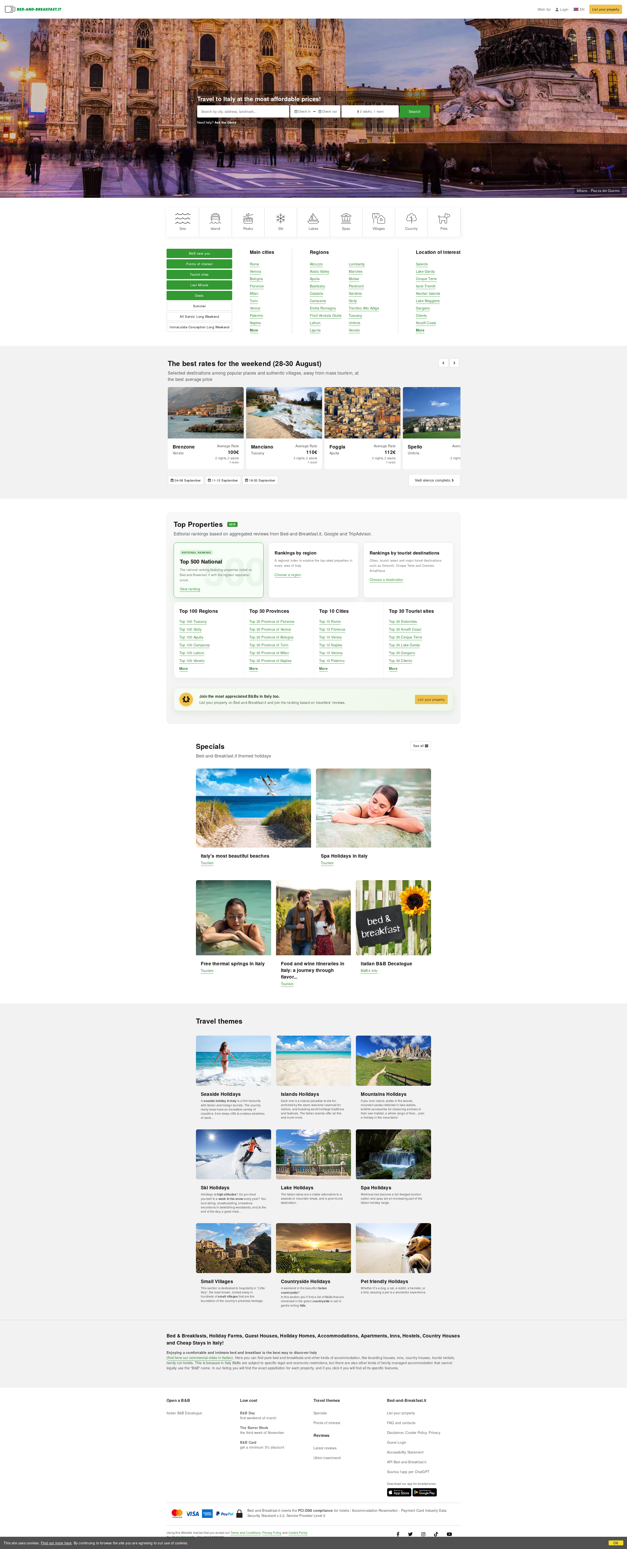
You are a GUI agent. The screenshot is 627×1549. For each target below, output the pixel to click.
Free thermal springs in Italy (233, 963)
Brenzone (184, 446)
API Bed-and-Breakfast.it (406, 1461)
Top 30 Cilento (400, 660)
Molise (354, 278)
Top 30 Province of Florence (271, 621)
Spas (346, 228)
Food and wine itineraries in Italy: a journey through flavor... (313, 970)
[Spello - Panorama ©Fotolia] (441, 412)
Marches (355, 271)
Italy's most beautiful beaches (235, 855)
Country (411, 228)
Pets (443, 228)
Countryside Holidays (306, 1281)
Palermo (256, 315)
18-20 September (262, 480)
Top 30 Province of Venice (270, 629)
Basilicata (317, 286)
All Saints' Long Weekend (199, 316)
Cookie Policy (298, 1532)
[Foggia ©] (362, 412)
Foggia (337, 446)
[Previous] (443, 362)
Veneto (354, 330)
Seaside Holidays (221, 1094)
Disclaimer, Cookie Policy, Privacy (413, 1432)
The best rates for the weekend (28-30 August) (244, 363)
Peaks (248, 228)
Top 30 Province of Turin (269, 644)
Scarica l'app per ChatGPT (408, 1471)
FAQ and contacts (401, 1422)
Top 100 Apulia (191, 637)
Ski (280, 228)
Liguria (315, 330)
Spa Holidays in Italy (344, 855)
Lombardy (357, 263)
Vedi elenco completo (432, 480)
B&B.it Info (369, 970)
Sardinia (355, 293)
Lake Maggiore (428, 300)
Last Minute (199, 285)
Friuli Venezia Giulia (325, 315)
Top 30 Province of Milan (269, 652)
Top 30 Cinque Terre (405, 637)
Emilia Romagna (323, 308)
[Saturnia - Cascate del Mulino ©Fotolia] (284, 412)
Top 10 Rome (330, 621)
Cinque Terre (426, 278)
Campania (318, 300)
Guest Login (396, 1442)
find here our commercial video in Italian (200, 1357)
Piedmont (356, 286)
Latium (315, 322)
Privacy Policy (272, 1532)
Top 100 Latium (191, 652)
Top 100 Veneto (192, 660)
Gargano (423, 308)
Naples (255, 322)
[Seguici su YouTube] (449, 1533)
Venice (255, 308)
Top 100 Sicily (190, 629)
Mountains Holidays (384, 1094)
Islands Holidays (300, 1094)
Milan (254, 293)
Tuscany (355, 315)
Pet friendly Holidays (384, 1281)
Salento (422, 263)
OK (615, 1542)
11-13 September (225, 480)
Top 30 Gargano (402, 652)
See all (418, 745)
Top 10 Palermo (332, 660)
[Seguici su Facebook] (400, 1533)
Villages (379, 228)
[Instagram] (423, 1533)
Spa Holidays (376, 1187)
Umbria (354, 322)
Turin (254, 300)
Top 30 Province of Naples (270, 660)
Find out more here (56, 1542)
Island (215, 228)
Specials (320, 1412)
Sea (183, 228)
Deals (199, 295)
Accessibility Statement (405, 1452)
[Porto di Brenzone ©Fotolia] (206, 412)
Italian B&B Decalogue (386, 963)
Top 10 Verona (331, 652)
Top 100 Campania (194, 644)
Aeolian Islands (428, 293)
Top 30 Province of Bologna (271, 637)
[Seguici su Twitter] (410, 1533)
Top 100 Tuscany (193, 621)
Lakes (313, 228)
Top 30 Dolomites (403, 621)
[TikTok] (436, 1533)
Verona (255, 271)
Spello (415, 446)
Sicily (353, 300)
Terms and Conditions (245, 1532)
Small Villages (217, 1281)
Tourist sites (199, 274)
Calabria (316, 293)
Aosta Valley (319, 271)
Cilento (421, 315)
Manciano (262, 446)
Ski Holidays (215, 1187)
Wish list (544, 9)
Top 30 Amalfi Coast (405, 629)
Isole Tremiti (425, 286)
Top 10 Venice (330, 637)
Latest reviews (325, 1447)
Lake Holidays (297, 1187)
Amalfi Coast (426, 322)
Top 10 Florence (332, 629)
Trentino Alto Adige (364, 308)
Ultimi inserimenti (327, 1457)
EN (582, 9)
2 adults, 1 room (372, 111)
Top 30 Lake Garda (404, 644)
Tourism (207, 862)
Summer (199, 306)
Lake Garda (425, 271)
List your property (605, 9)
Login (564, 9)
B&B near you (199, 253)
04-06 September (188, 480)
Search (415, 111)
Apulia (315, 278)
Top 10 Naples (330, 644)
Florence (257, 286)
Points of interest (199, 263)
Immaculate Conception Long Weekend (199, 327)
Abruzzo (316, 263)
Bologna (256, 278)
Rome (254, 263)
